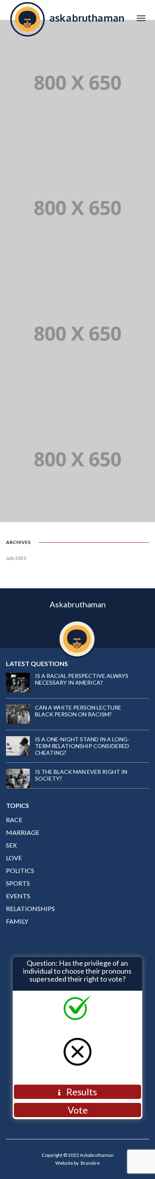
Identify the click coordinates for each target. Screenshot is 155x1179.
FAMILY (17, 921)
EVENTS (18, 896)
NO (85, 1069)
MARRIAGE (22, 832)
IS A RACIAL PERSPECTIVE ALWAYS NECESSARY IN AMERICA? (81, 679)
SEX (11, 845)
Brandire (90, 1163)
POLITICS (20, 870)
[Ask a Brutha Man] (67, 18)
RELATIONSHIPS (30, 908)
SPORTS (18, 883)
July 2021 (16, 558)
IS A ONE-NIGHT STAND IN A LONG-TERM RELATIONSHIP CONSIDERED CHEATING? (82, 746)
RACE (14, 819)
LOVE (14, 857)
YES (85, 1026)
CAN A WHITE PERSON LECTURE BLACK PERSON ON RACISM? (78, 711)
